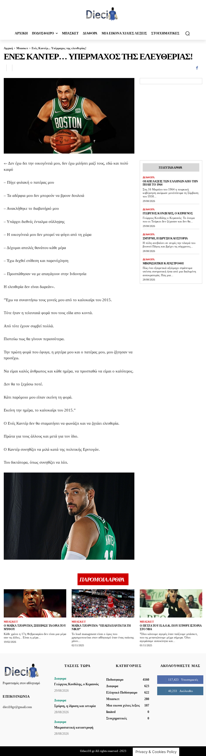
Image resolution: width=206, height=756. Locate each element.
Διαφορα (148, 177)
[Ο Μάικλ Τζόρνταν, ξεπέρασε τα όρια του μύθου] (35, 603)
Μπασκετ (22, 48)
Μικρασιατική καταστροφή (163, 263)
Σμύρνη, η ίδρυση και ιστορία (165, 238)
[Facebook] (197, 68)
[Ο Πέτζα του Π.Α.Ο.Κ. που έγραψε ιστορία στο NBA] (171, 603)
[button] (187, 33)
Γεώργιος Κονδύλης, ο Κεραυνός (168, 213)
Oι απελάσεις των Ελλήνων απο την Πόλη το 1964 (170, 183)
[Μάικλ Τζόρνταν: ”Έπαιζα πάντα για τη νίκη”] (103, 603)
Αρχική (8, 48)
